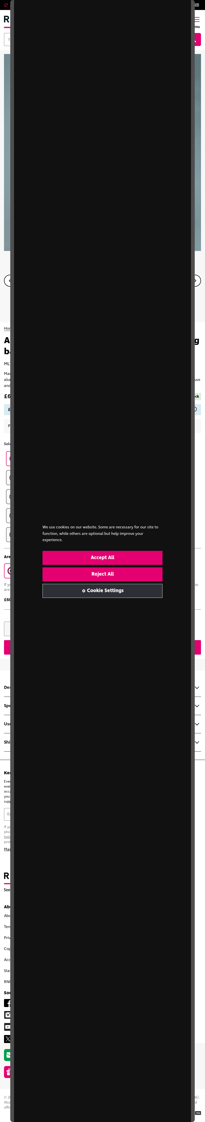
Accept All (102, 557)
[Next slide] (195, 281)
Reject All (103, 574)
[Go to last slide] (10, 281)
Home (9, 328)
